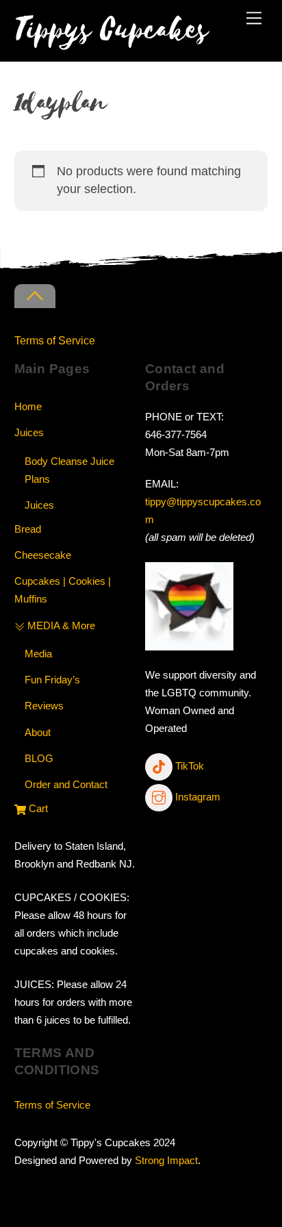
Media (38, 653)
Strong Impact (166, 1160)
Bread (27, 529)
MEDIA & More (60, 625)
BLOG (39, 758)
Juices (29, 432)
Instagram (196, 796)
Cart (37, 808)
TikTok (188, 766)
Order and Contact (66, 784)
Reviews (44, 705)
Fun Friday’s (52, 679)
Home (28, 406)
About (38, 732)
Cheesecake (42, 555)
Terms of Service (54, 340)
